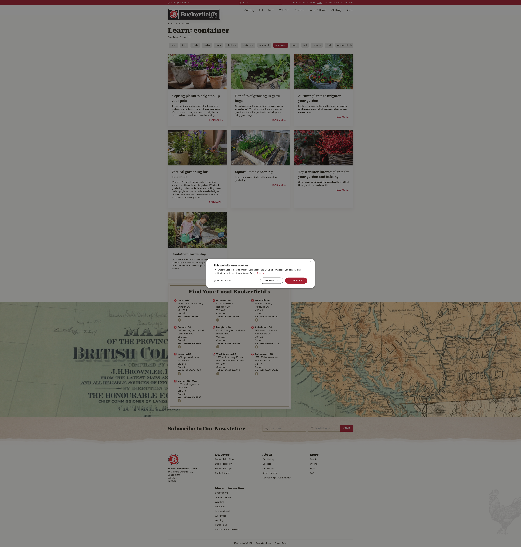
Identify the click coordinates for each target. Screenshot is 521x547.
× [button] (310, 262)
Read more (262, 273)
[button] (222, 280)
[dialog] (260, 273)
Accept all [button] (296, 280)
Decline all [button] (271, 280)
